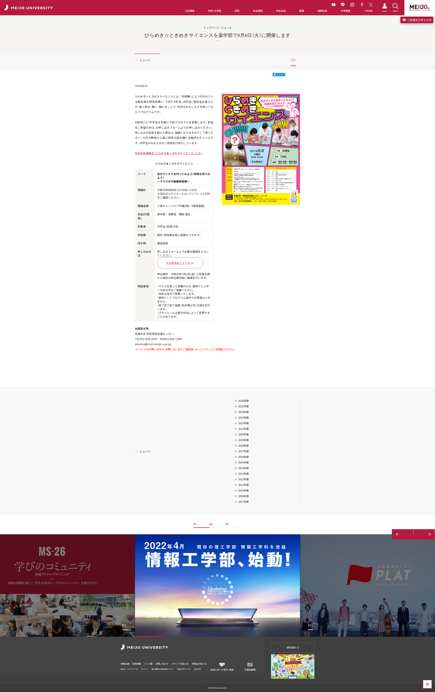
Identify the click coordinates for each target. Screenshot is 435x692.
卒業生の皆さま (199, 663)
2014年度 (243, 468)
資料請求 (291, 647)
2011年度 (243, 485)
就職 (301, 10)
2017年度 (243, 451)
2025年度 (243, 406)
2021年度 (243, 429)
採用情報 (136, 663)
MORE (369, 10)
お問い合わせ (162, 663)
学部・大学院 (214, 10)
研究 (237, 10)
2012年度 (243, 479)
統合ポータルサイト (128, 669)
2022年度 (243, 423)
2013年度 (243, 473)
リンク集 (148, 663)
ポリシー (144, 669)
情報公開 (125, 663)
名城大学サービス (184, 669)
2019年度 (243, 440)
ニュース (145, 60)
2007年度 (243, 502)
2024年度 (243, 412)
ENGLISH (197, 669)
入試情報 (189, 10)
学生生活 (281, 10)
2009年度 (243, 496)
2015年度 (243, 462)
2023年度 (243, 417)
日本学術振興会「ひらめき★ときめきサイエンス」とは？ (169, 153)
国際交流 (322, 10)
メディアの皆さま (180, 663)
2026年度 (243, 401)
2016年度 (243, 457)
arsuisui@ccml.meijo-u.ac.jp (153, 344)
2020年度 (243, 434)
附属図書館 (250, 669)
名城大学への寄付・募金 (222, 669)
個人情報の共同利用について (163, 669)
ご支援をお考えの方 (419, 20)
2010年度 (243, 490)
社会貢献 (258, 10)
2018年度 (243, 445)
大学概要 (345, 10)
